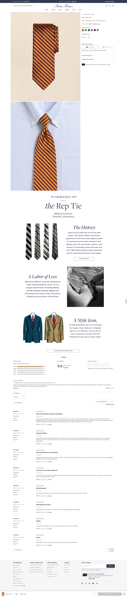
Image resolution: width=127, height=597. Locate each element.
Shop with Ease (16, 565)
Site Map (66, 569)
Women (67, 9)
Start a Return (16, 574)
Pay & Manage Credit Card (36, 569)
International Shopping (52, 574)
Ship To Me (91, 47)
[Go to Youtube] (93, 583)
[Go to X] (97, 583)
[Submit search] (30, 6)
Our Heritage (67, 565)
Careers (66, 567)
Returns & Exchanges (18, 572)
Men (47, 9)
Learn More (91, 578)
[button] (113, 6)
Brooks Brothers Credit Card (36, 572)
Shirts (53, 9)
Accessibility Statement (18, 583)
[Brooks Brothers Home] (63, 5)
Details (108, 64)
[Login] (110, 5)
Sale (80, 9)
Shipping (15, 576)
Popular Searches (51, 576)
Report (50, 424)
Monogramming (50, 567)
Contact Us (66, 572)
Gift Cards (49, 569)
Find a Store (50, 572)
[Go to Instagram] (82, 583)
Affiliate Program (16, 581)
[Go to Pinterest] (89, 583)
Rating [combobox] (16, 396)
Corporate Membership (35, 567)
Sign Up (110, 566)
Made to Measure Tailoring (53, 565)
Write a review (96, 23)
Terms (92, 570)
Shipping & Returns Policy (88, 59)
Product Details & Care (87, 55)
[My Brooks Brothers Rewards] (21, 1)
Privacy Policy (98, 570)
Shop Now (74, 1)
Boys (74, 9)
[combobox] (105, 401)
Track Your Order (17, 569)
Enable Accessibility (109, 1)
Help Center (15, 567)
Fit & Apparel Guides (17, 578)
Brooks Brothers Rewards (36, 565)
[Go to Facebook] (86, 583)
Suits (60, 9)
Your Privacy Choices (17, 585)
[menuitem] (47, 9)
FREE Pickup (108, 47)
